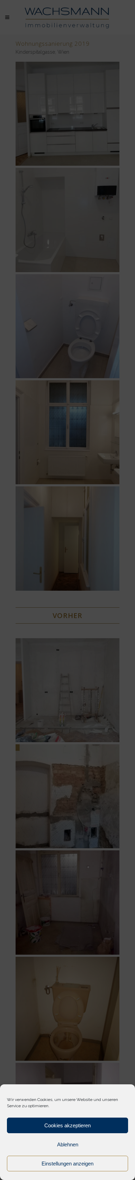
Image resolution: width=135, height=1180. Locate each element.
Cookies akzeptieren (67, 1125)
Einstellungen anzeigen (67, 1163)
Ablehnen (67, 1144)
